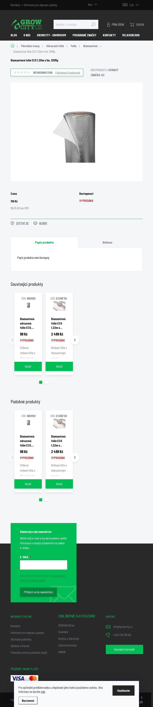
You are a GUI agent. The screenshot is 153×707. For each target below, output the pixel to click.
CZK (131, 5)
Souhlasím (123, 690)
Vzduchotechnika (67, 645)
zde (43, 691)
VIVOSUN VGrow (66, 625)
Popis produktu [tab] (44, 242)
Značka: (97, 75)
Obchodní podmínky (21, 639)
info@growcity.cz (123, 626)
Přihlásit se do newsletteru (38, 592)
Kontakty (15, 5)
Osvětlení (63, 632)
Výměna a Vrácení (20, 646)
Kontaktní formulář (124, 649)
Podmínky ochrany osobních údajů (29, 652)
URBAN (61, 652)
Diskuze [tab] (107, 242)
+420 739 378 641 (122, 635)
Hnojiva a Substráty (68, 638)
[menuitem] (15, 35)
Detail (28, 366)
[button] (40, 382)
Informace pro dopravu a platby (40, 5)
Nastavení (28, 700)
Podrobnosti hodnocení (67, 72)
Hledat (93, 24)
